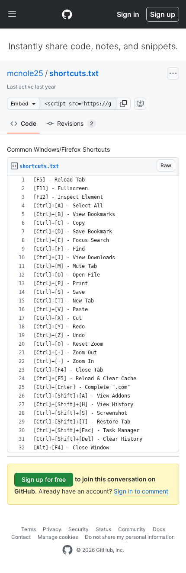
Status (103, 529)
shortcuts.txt (74, 73)
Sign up (162, 14)
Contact (21, 537)
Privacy (52, 529)
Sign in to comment (141, 491)
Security (78, 529)
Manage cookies (58, 537)
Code (28, 123)
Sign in (128, 14)
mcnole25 (25, 73)
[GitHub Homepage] (67, 550)
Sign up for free (44, 479)
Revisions (75, 123)
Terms (28, 529)
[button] (123, 104)
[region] (93, 313)
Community (132, 529)
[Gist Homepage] (67, 14)
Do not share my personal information (130, 537)
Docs (159, 529)
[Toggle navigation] (12, 14)
